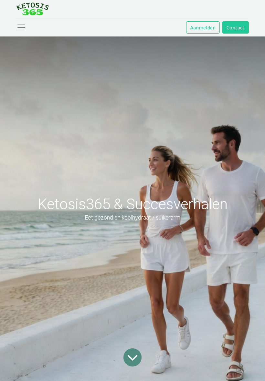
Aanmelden (203, 27)
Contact (236, 27)
